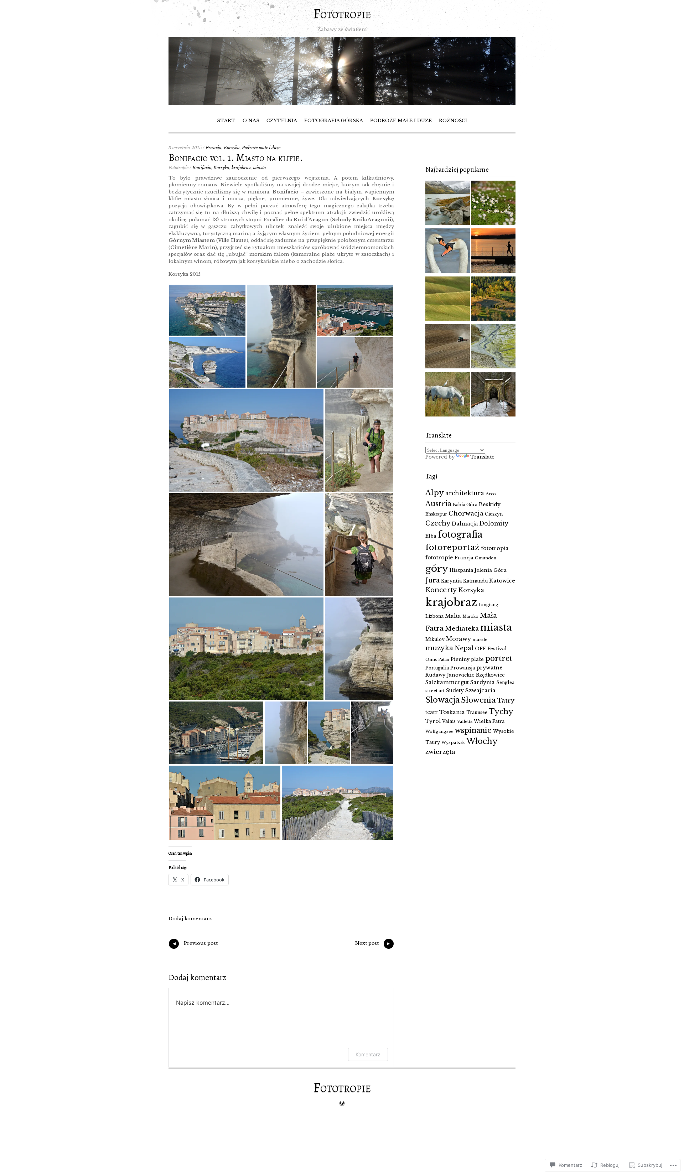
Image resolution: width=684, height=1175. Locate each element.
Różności (453, 121)
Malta (453, 615)
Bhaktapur (436, 514)
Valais (449, 721)
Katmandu (475, 581)
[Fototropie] (342, 103)
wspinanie (473, 730)
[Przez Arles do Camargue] (447, 395)
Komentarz (368, 1054)
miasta (259, 167)
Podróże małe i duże (401, 121)
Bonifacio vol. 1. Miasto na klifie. (236, 158)
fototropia (495, 548)
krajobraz (241, 167)
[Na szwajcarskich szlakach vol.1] (447, 204)
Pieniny (460, 659)
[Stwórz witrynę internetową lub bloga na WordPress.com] (342, 1104)
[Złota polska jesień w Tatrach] (493, 299)
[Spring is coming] (447, 251)
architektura (464, 493)
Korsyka (232, 147)
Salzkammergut (447, 682)
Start (226, 121)
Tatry (505, 700)
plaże (477, 659)
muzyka (439, 648)
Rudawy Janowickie (450, 675)
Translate (482, 457)
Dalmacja (465, 524)
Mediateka (462, 628)
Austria (438, 503)
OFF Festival (491, 649)
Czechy (437, 523)
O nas (251, 121)
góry (436, 568)
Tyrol (433, 721)
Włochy (482, 741)
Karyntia (451, 581)
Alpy (434, 492)
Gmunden (485, 557)
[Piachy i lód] (493, 395)
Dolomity (494, 523)
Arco (491, 493)
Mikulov (434, 639)
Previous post (194, 944)
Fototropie (342, 13)
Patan (443, 659)
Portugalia (437, 668)
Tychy (501, 711)
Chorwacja (466, 513)
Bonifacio (201, 167)
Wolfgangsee (439, 731)
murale (479, 639)
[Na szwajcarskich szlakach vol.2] (493, 347)
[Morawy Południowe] (447, 299)
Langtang (488, 604)
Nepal (464, 648)
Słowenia (478, 700)
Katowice (502, 580)
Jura (432, 580)
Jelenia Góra (491, 570)
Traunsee (476, 712)
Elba (430, 536)
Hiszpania (461, 570)
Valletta (464, 721)
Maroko (470, 616)
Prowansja (462, 668)
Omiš (431, 659)
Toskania (452, 712)
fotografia (460, 534)
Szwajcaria (480, 690)
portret (498, 658)
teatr (431, 712)
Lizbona (434, 616)
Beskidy (490, 504)
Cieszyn (494, 514)
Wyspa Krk (453, 742)
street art (435, 690)
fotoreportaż (452, 547)
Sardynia (482, 682)
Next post (373, 944)
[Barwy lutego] (493, 251)
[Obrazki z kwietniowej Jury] (447, 347)
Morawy (458, 638)
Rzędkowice (490, 675)
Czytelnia (281, 121)
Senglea (505, 682)
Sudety (455, 690)
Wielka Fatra (489, 721)
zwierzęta (440, 752)
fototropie (439, 557)
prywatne (489, 667)
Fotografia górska (333, 121)
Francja (214, 147)
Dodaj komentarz (190, 919)
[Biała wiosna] (493, 204)
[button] (207, 310)
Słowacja (442, 700)
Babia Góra (465, 504)
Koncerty (441, 590)
